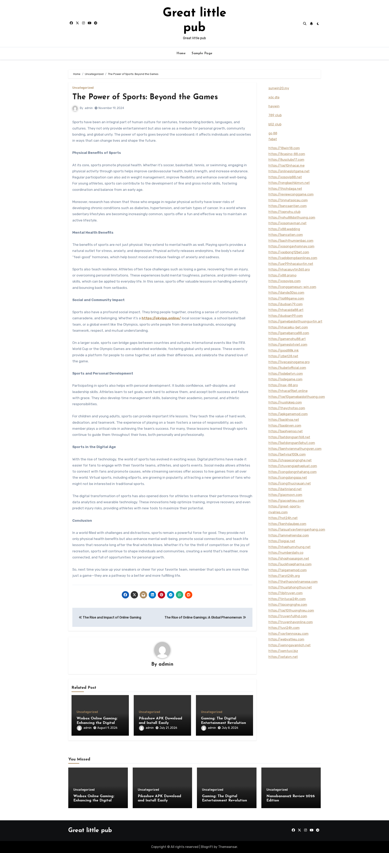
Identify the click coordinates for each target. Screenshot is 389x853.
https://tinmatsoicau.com (288, 200)
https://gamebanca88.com (288, 333)
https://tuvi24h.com (284, 628)
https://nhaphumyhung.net (289, 547)
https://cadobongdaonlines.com (292, 258)
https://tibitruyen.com (285, 593)
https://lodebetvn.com (285, 374)
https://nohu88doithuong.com (291, 217)
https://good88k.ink (283, 350)
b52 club (274, 124)
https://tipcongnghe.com (287, 605)
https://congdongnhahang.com (292, 472)
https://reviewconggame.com (291, 194)
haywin (274, 106)
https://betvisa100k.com (287, 454)
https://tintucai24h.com (287, 599)
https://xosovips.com (284, 281)
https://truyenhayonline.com (290, 622)
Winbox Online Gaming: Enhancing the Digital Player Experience (97, 723)
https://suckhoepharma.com (290, 564)
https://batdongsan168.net (289, 437)
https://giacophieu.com (286, 501)
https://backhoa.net (283, 420)
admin (89, 108)
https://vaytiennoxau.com (288, 634)
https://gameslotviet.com (287, 345)
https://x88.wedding (284, 229)
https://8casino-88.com (286, 154)
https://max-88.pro (283, 385)
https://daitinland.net (285, 489)
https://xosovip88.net (285, 177)
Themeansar (227, 847)
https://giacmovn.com (285, 495)
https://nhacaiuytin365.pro (289, 269)
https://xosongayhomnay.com (291, 246)
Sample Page (202, 53)
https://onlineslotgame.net (289, 171)
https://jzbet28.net (283, 356)
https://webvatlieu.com (286, 639)
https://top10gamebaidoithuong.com (296, 397)
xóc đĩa (273, 97)
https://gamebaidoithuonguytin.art (295, 321)
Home (181, 53)
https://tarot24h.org (284, 576)
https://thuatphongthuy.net (290, 587)
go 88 (272, 133)
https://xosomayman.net (287, 223)
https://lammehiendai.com (288, 535)
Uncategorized (83, 87)
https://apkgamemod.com (288, 414)
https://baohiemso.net (285, 431)
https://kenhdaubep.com (287, 524)
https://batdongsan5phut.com (291, 443)
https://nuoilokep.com (285, 402)
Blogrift (207, 847)
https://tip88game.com (286, 298)
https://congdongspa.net (287, 477)
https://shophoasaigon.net (288, 558)
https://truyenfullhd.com (287, 616)
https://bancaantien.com (287, 206)
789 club (275, 115)
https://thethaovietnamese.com (293, 582)
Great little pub (90, 830)
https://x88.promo (282, 275)
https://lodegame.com (285, 379)
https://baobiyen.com (284, 426)
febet (272, 139)
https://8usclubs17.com (286, 160)
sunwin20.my (278, 88)
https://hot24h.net (283, 518)
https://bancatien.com (285, 235)
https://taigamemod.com (287, 570)
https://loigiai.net (281, 541)
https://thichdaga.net (285, 189)
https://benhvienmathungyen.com (295, 449)
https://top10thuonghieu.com (291, 610)
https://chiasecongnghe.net (290, 460)
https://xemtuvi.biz (283, 651)
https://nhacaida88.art (286, 310)
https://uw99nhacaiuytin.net (290, 264)
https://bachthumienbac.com (290, 241)
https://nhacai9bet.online (288, 391)
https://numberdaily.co (285, 553)
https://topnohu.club (284, 212)
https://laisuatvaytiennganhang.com (296, 529)
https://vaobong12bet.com (288, 252)
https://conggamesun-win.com (292, 287)
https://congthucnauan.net (289, 483)
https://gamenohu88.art (287, 339)
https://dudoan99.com (285, 316)
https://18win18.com (284, 148)
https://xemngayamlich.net (289, 645)
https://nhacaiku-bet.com (288, 327)
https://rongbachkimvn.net (289, 183)
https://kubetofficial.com (287, 368)
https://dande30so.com (286, 293)
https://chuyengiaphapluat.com (292, 466)
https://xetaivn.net (283, 657)
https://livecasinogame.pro (289, 362)
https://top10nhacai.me (286, 165)
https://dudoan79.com (285, 304)
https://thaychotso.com (286, 408)
